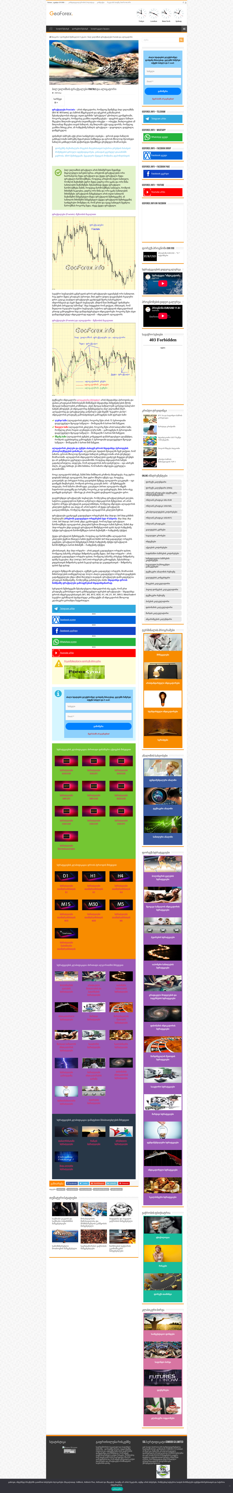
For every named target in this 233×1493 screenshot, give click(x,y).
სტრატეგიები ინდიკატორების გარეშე (94, 1075)
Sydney (179, 21)
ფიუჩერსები (163, 1390)
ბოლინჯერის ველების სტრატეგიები (66, 988)
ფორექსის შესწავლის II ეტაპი (73, 37)
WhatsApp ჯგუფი (68, 641)
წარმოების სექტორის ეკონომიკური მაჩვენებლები (120, 1248)
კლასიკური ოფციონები (162, 1418)
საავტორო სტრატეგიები (163, 1087)
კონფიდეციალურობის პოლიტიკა (81, 2)
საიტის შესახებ (62, 29)
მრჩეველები (163, 655)
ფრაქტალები (117, 1189)
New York (166, 21)
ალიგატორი (72, 1189)
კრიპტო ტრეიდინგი (154, 410)
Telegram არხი (67, 608)
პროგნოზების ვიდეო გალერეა (161, 302)
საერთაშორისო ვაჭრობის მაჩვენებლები (94, 1247)
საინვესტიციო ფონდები (163, 1334)
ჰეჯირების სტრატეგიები (163, 937)
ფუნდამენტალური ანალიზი (163, 780)
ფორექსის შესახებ (80, 29)
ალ (78, 400)
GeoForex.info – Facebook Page (156, 167)
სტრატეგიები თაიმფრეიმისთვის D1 (66, 888)
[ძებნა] (181, 40)
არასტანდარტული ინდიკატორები (163, 683)
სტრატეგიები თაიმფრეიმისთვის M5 (121, 917)
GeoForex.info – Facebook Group (156, 148)
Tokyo (141, 21)
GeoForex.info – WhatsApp (154, 130)
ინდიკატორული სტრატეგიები (163, 1170)
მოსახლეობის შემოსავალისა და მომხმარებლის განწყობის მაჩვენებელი (94, 1222)
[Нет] (229, 1486)
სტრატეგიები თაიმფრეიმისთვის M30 (94, 917)
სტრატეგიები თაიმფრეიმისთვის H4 (121, 888)
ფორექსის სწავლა (101, 1189)
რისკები (163, 1266)
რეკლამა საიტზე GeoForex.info (119, 2)
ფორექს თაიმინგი (163, 1294)
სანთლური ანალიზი (163, 837)
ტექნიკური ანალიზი (163, 808)
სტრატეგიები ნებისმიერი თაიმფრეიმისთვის (66, 945)
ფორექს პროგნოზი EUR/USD (158, 248)
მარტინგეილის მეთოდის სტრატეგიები (121, 1019)
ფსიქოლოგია (163, 1237)
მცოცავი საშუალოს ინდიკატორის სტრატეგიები (66, 1047)
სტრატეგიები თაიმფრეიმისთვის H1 (94, 888)
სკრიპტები (163, 740)
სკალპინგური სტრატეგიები (163, 1197)
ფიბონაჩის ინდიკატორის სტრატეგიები (121, 1074)
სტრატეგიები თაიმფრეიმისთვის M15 (66, 917)
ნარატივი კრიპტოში (166, 427)
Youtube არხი (66, 653)
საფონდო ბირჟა (163, 1362)
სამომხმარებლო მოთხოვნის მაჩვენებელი (64, 1247)
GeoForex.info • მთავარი (50, 28)
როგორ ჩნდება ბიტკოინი (169, 448)
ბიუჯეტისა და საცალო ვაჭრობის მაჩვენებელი (121, 1220)
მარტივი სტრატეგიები (163, 1114)
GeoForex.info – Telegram (153, 112)
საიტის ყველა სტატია (100, 29)
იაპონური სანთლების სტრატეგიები (121, 988)
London (153, 21)
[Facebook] (183, 2)
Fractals (61, 1189)
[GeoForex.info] (61, 13)
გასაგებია (117, 1489)
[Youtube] (186, 2)
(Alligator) (95, 400)
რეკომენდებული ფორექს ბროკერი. (82, 661)
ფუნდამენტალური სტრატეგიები (163, 1142)
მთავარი (55, 37)
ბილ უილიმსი (86, 1189)
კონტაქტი (100, 2)
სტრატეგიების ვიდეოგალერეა (161, 269)
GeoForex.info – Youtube (153, 185)
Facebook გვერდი (68, 630)
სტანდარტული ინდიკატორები (163, 711)
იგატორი (85, 400)
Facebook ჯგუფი (67, 619)
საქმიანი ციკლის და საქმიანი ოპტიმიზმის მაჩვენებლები (62, 1221)
